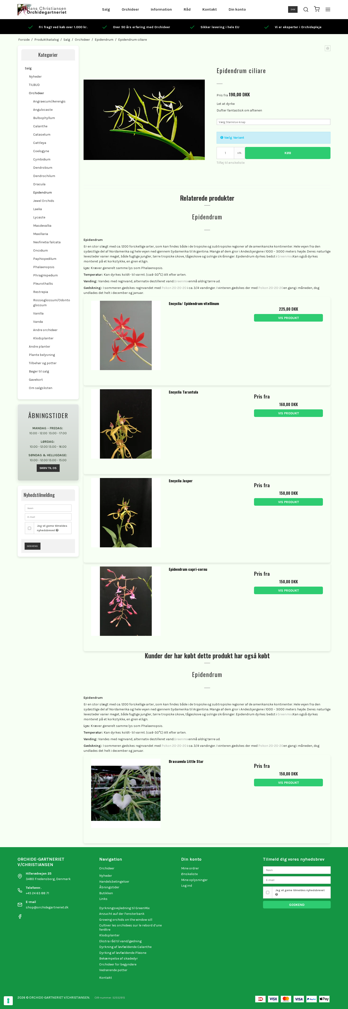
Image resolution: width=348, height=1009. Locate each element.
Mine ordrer (190, 868)
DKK (293, 9)
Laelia (37, 209)
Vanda (38, 322)
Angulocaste (43, 110)
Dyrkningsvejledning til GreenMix (124, 908)
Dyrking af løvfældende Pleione (122, 953)
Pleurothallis (43, 284)
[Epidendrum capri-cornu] (125, 604)
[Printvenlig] (327, 48)
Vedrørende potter (113, 970)
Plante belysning (42, 355)
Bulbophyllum (44, 118)
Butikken (106, 893)
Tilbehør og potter (43, 363)
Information (161, 9)
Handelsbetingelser (114, 882)
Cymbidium (41, 159)
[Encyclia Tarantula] (125, 427)
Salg (106, 9)
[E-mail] (297, 880)
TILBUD (34, 85)
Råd (187, 9)
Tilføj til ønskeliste (231, 163)
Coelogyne (41, 151)
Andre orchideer (45, 330)
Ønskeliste (189, 874)
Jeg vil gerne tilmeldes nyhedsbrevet (52, 528)
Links (103, 899)
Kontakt (209, 9)
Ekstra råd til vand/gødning (120, 941)
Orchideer (130, 9)
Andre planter (39, 347)
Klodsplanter (43, 338)
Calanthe (40, 126)
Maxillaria (40, 234)
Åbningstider (109, 887)
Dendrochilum (44, 176)
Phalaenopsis (43, 267)
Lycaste (39, 217)
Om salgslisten (40, 388)
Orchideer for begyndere (117, 964)
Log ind (186, 886)
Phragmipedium (45, 275)
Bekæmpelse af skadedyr (118, 958)
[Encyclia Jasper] (125, 516)
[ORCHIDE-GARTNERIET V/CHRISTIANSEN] (42, 9)
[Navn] (297, 870)
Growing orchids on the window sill (125, 920)
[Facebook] (20, 918)
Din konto (237, 9)
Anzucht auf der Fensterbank (121, 914)
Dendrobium (42, 168)
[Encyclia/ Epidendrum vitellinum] (125, 339)
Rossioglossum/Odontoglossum (51, 302)
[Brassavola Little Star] (125, 797)
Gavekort (36, 380)
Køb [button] (288, 153)
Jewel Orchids (43, 201)
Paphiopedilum (44, 259)
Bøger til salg (39, 371)
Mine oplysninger (194, 880)
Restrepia (40, 292)
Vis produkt (288, 318)
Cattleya (39, 143)
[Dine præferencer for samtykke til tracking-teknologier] (8, 1000)
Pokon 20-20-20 (174, 288)
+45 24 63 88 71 (37, 893)
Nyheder (35, 77)
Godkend (32, 546)
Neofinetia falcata (47, 242)
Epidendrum (42, 192)
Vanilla (38, 313)
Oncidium (40, 250)
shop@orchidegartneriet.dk (47, 907)
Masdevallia (42, 226)
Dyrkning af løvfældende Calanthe (125, 947)
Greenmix (284, 256)
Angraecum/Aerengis (49, 101)
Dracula (39, 184)
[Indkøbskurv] (317, 9)
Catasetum (41, 135)
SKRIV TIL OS (48, 468)
